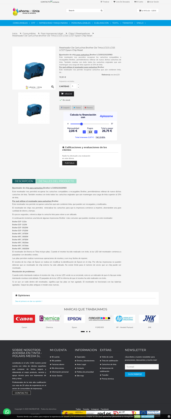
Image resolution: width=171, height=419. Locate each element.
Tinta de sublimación (110, 361)
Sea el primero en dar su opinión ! (28, 301)
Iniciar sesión (154, 2)
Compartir (66, 108)
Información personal (60, 372)
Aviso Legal (81, 364)
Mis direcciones (58, 368)
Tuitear (78, 108)
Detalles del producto (56, 181)
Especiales (81, 357)
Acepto (137, 416)
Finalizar (106, 2)
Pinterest (90, 108)
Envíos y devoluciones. (86, 361)
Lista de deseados (123, 2)
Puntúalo (69, 163)
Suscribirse (135, 374)
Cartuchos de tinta (109, 364)
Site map (80, 376)
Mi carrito (139, 2)
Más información (148, 416)
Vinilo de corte (107, 357)
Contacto (21, 393)
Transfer (105, 375)
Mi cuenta (55, 357)
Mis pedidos (56, 361)
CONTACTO (45, 2)
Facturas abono (58, 364)
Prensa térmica (108, 379)
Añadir (68, 94)
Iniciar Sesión (57, 376)
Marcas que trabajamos (85, 309)
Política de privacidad (85, 372)
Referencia (106, 75)
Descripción (24, 181)
